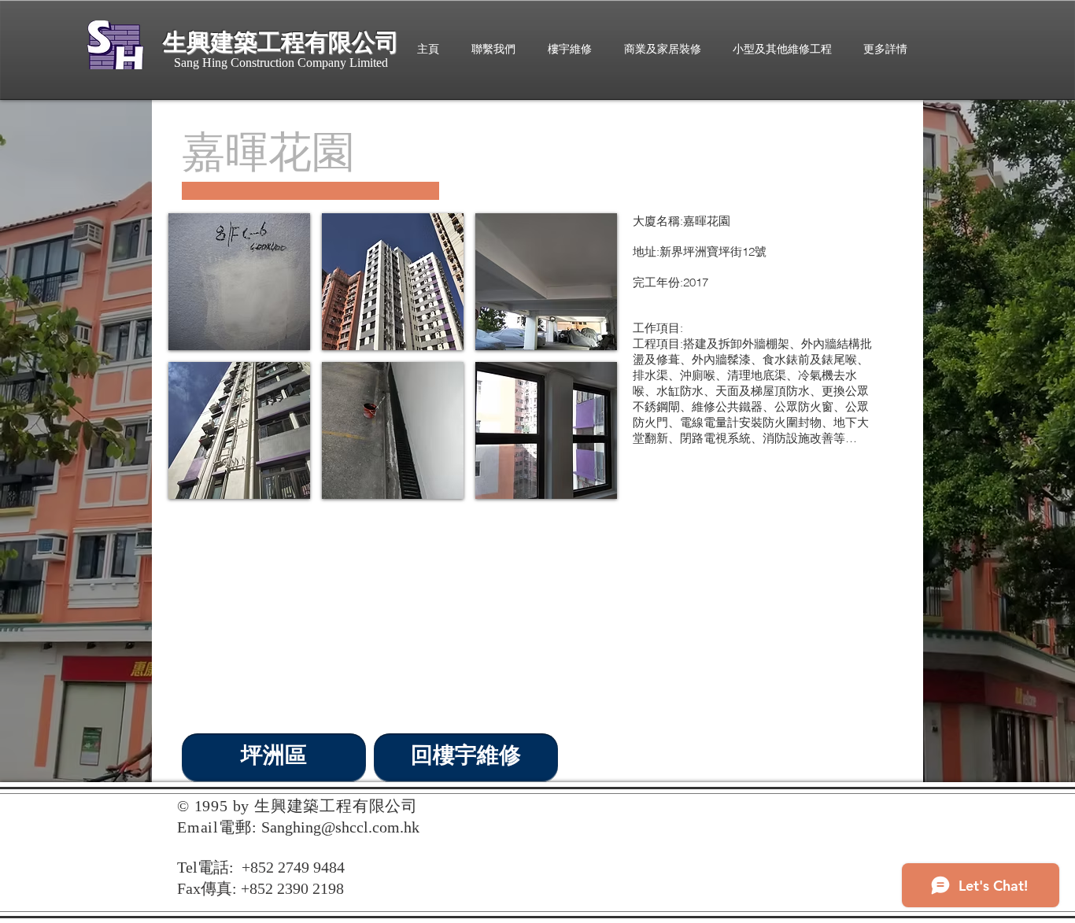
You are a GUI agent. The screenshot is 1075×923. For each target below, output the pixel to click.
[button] (239, 281)
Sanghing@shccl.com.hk (340, 827)
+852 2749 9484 (293, 867)
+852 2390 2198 (292, 888)
